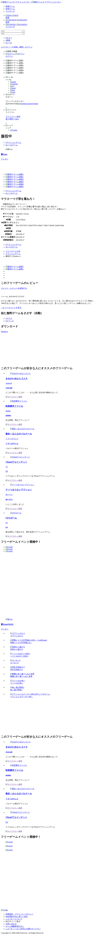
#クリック (10, 321)
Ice (7, 523)
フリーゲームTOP (13, 251)
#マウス (9, 318)
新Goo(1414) (7, 624)
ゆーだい (9, 495)
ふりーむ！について (14, 919)
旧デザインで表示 (13, 921)
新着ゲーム (10, 6)
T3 (7, 467)
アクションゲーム (13, 254)
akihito (8, 411)
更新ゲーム (10, 9)
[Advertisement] (43, 165)
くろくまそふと (12, 439)
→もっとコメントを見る (11, 308)
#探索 (8, 40)
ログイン (28, 47)
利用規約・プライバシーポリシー (19, 914)
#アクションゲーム (13, 143)
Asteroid (9, 383)
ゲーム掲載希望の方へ (15, 926)
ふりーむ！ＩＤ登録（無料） (13, 47)
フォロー (4, 159)
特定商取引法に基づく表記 (17, 917)
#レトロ (9, 43)
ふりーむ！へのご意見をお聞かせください (23, 929)
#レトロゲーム (12, 145)
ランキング (10, 11)
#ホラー (9, 38)
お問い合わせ (11, 924)
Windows (4, 332)
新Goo (4, 154)
